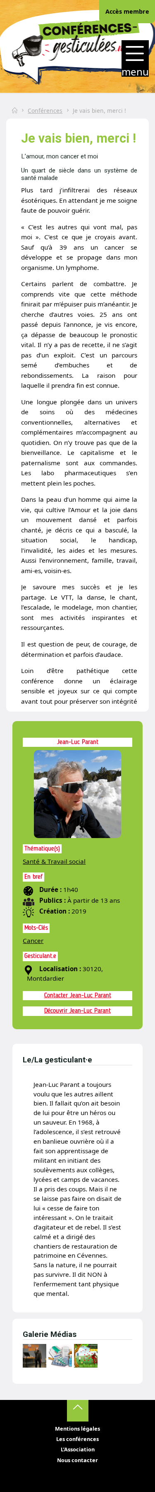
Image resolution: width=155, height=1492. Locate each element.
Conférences (45, 110)
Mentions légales (77, 1428)
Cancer (33, 940)
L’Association (78, 1449)
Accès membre (127, 11)
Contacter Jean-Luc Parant (77, 995)
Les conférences (77, 1439)
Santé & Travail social (54, 861)
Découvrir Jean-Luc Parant (77, 1011)
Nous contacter (77, 1460)
